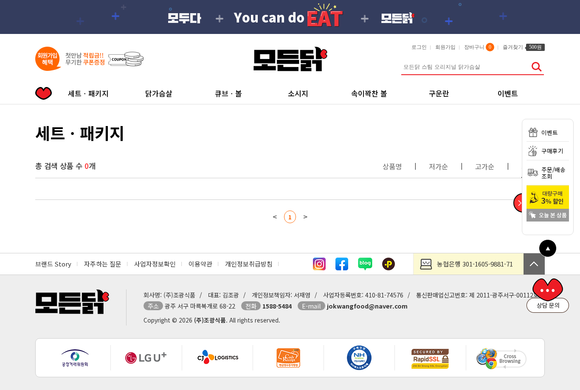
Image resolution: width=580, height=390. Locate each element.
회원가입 (445, 47)
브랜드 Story (53, 263)
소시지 (298, 93)
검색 (536, 67)
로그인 (419, 47)
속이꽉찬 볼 (369, 93)
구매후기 (552, 150)
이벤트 (508, 93)
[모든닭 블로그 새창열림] (365, 268)
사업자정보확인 (155, 263)
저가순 (438, 166)
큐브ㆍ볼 (228, 93)
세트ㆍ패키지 (88, 93)
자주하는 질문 (102, 263)
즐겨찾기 (522, 47)
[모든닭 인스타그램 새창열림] (319, 268)
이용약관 (200, 263)
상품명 (392, 166)
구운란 (439, 93)
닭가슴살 (158, 93)
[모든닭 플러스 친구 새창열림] (388, 268)
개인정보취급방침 (249, 263)
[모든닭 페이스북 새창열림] (341, 268)
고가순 (484, 166)
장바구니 (477, 47)
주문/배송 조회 (553, 172)
